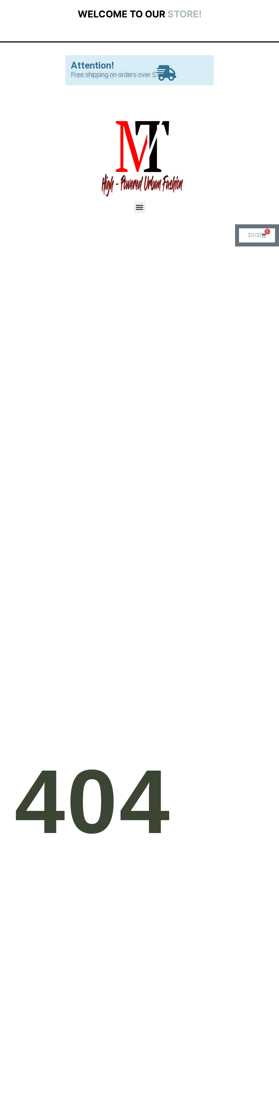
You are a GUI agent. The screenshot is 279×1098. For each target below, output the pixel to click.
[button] (140, 207)
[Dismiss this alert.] (166, 74)
